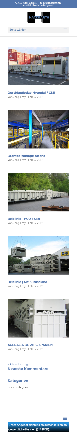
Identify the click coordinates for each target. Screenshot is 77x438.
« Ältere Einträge (19, 364)
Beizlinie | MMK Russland (27, 282)
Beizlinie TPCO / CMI (24, 219)
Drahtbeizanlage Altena (26, 156)
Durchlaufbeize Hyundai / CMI (31, 93)
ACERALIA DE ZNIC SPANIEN (30, 345)
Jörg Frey (19, 97)
